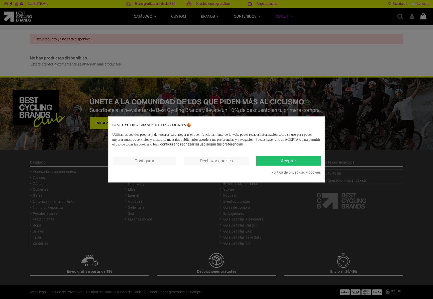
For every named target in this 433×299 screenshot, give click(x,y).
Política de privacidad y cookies (296, 172)
